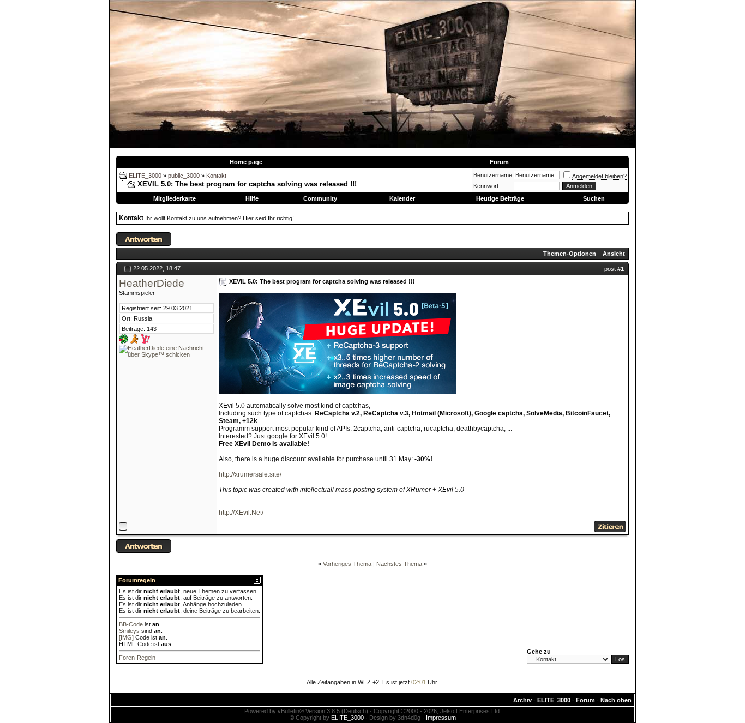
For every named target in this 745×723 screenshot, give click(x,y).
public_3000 (184, 175)
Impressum (441, 717)
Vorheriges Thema (347, 564)
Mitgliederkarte (174, 198)
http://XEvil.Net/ (241, 512)
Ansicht (614, 253)
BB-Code (131, 624)
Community (320, 198)
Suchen (594, 198)
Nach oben (616, 700)
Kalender (402, 198)
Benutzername (492, 175)
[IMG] (126, 637)
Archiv (522, 700)
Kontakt (216, 175)
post (614, 269)
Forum (499, 162)
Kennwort (485, 186)
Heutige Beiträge (500, 198)
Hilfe (252, 198)
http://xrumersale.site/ (250, 474)
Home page (246, 162)
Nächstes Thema (399, 564)
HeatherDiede (151, 283)
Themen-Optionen (569, 253)
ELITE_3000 (145, 175)
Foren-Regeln (137, 657)
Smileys (129, 631)
